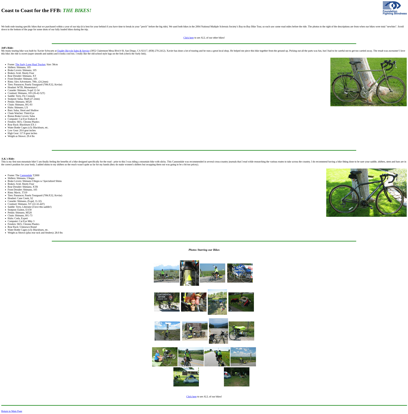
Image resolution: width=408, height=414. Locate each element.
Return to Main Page (11, 411)
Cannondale (26, 175)
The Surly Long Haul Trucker (30, 64)
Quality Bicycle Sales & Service (73, 50)
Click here (188, 37)
